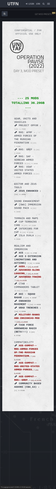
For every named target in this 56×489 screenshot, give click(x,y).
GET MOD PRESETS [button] (43, 14)
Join (38, 3)
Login (31, 3)
